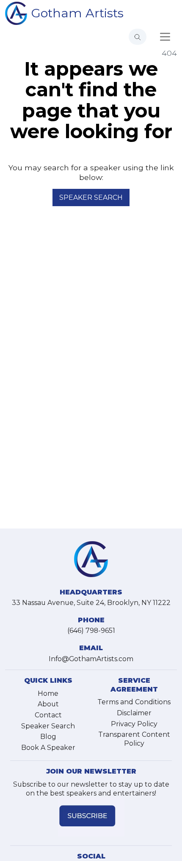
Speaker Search (91, 197)
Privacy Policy (134, 724)
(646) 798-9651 (91, 631)
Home (48, 693)
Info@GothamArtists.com (91, 659)
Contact (48, 715)
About (48, 704)
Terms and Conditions (134, 702)
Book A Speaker (48, 748)
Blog (48, 737)
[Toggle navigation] (165, 36)
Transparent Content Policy (134, 738)
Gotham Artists (77, 12)
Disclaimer (134, 713)
